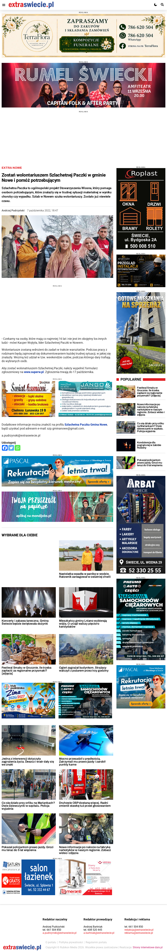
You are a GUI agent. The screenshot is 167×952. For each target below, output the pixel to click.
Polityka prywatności (71, 942)
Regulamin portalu (96, 942)
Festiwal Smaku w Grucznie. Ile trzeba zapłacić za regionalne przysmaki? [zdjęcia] (26, 670)
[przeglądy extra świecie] (140, 271)
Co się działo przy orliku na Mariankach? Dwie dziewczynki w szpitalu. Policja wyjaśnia (28, 805)
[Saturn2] (28, 877)
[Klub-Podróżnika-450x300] (28, 700)
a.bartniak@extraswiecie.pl (99, 932)
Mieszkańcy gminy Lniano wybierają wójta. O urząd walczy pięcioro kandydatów (83, 623)
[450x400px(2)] (140, 687)
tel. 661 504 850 (52, 929)
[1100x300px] (57, 471)
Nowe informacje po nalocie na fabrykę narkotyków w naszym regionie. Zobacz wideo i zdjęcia (85, 850)
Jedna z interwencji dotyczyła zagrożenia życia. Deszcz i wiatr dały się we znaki (28, 761)
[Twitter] (11, 448)
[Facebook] (5, 448)
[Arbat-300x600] (140, 525)
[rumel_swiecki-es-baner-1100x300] (83, 85)
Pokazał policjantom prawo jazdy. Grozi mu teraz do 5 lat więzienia (27, 848)
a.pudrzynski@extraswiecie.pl (59, 932)
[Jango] (85, 399)
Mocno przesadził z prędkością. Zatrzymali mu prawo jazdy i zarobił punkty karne (82, 761)
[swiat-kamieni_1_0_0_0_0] (28, 399)
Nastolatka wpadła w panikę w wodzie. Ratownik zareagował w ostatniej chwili (85, 575)
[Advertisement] (83, 135)
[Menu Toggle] (3, 5)
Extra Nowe (12, 167)
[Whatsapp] (17, 448)
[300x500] (140, 619)
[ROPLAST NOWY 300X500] (140, 209)
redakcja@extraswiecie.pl (138, 929)
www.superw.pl (34, 372)
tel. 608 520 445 (93, 929)
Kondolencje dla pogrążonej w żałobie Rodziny (149, 445)
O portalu (51, 942)
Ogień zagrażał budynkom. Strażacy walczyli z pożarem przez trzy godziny (84, 669)
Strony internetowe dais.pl (148, 947)
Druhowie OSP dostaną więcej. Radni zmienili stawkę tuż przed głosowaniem (85, 804)
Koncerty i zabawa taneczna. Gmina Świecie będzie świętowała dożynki (25, 622)
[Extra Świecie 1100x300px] (57, 507)
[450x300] (85, 700)
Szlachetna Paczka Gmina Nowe (86, 424)
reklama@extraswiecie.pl (138, 932)
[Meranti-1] (85, 877)
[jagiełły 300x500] (140, 333)
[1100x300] (83, 35)
